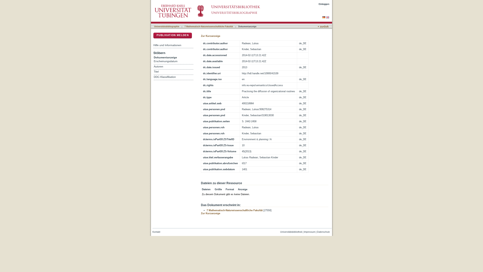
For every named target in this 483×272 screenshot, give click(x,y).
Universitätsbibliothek (291, 232)
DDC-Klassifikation (165, 77)
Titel (156, 71)
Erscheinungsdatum (166, 61)
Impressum (309, 232)
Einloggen (324, 4)
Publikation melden (173, 35)
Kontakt (156, 232)
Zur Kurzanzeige (210, 36)
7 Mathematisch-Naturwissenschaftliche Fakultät (209, 26)
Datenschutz (323, 232)
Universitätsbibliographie (166, 26)
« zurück (323, 26)
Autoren (158, 66)
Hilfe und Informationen (167, 45)
